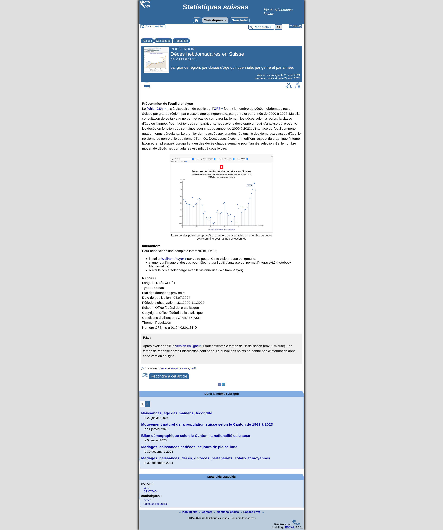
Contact (207, 511)
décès (147, 500)
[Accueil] (145, 7)
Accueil (147, 40)
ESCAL (290, 527)
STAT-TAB (150, 491)
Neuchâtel (240, 20)
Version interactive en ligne (177, 368)
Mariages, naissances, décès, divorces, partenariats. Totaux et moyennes (205, 458)
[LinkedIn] (223, 384)
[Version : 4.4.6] (296, 524)
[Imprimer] (147, 86)
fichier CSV (155, 108)
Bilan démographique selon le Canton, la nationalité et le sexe (195, 436)
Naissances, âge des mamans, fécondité (176, 413)
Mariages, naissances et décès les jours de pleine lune (189, 447)
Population (181, 40)
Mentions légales (228, 511)
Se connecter (155, 26)
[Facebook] (219, 384)
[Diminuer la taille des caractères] (297, 86)
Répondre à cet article (169, 376)
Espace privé (252, 511)
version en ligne (187, 346)
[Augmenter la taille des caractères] (289, 86)
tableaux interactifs (155, 503)
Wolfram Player (172, 258)
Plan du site (190, 511)
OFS (217, 108)
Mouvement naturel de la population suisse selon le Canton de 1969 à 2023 (207, 424)
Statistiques (215, 20)
